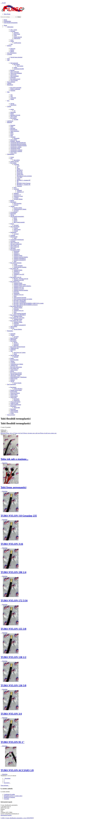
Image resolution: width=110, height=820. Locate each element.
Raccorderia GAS (14, 281)
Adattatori (16, 32)
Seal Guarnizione (11, 384)
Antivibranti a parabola (16, 151)
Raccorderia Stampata (15, 262)
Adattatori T (17, 254)
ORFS (18, 168)
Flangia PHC (20, 174)
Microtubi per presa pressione (24, 176)
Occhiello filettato (18, 199)
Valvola (12, 103)
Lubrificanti (10, 121)
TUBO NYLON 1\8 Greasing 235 (19, 515)
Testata (12, 99)
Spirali (15, 354)
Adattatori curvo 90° (19, 280)
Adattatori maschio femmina (21, 257)
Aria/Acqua (13, 74)
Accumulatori (13, 212)
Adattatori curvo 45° (19, 287)
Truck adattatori (11, 82)
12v (14, 110)
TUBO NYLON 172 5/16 (14, 600)
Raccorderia (17, 64)
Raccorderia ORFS (15, 249)
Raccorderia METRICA (16, 306)
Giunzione (16, 189)
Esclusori (16, 205)
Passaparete (16, 138)
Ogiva (11, 134)
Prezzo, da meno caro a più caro (32, 433)
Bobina (12, 200)
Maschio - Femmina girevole (21, 278)
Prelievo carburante (15, 89)
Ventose (12, 361)
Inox (8, 100)
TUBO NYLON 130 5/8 (13, 685)
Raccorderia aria (14, 368)
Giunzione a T (17, 194)
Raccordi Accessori (15, 79)
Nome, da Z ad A (19, 433)
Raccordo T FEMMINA (20, 302)
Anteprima (4, 463)
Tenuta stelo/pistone (15, 401)
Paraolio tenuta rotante (16, 390)
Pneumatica (10, 330)
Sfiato (11, 132)
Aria (11, 96)
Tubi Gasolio (13, 116)
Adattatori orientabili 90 (20, 260)
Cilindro (12, 206)
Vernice (15, 220)
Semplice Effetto (18, 207)
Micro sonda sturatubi (19, 222)
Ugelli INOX (17, 38)
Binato (15, 218)
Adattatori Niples (18, 255)
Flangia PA (19, 171)
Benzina (12, 70)
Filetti (11, 126)
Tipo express (20, 66)
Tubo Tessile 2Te (14, 242)
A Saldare (16, 197)
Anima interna (14, 370)
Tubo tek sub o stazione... (14, 459)
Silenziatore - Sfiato (15, 375)
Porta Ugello (17, 34)
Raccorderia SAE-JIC (15, 277)
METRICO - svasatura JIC (23, 184)
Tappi (15, 238)
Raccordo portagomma (16, 367)
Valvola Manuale (14, 355)
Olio (11, 44)
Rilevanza (4, 431)
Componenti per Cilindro (20, 209)
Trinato (15, 219)
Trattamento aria (14, 348)
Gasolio (9, 106)
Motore (12, 51)
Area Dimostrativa (11, 53)
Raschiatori (16, 399)
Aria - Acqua (13, 29)
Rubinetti (16, 357)
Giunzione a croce (18, 196)
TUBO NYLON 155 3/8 (13, 628)
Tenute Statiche (14, 412)
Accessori (16, 210)
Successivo (7, 782)
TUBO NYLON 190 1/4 (13, 572)
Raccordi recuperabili (15, 87)
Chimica (9, 83)
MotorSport (10, 84)
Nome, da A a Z (10, 433)
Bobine (12, 50)
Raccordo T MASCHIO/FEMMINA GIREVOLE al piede (28, 303)
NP (17, 181)
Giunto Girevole (18, 37)
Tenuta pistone (14, 396)
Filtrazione (13, 112)
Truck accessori (11, 414)
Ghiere (18, 178)
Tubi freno (13, 248)
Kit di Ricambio (14, 359)
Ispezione (12, 128)
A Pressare (16, 164)
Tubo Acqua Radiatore (16, 73)
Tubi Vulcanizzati (14, 226)
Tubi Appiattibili (14, 76)
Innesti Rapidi (13, 236)
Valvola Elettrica (18, 329)
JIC (18, 167)
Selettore (12, 380)
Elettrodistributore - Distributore (18, 377)
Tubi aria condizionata (16, 244)
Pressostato (13, 213)
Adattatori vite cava (18, 294)
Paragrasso (13, 409)
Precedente (7, 778)
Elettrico (9, 45)
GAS (18, 165)
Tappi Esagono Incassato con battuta (23, 299)
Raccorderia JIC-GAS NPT (17, 317)
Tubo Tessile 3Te (14, 247)
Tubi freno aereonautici (13, 487)
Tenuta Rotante (14, 410)
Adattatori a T (20, 192)
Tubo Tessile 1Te (14, 245)
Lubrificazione (17, 42)
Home (5, 25)
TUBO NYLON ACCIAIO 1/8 (17, 770)
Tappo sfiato (13, 152)
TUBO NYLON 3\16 (12, 543)
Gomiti (15, 264)
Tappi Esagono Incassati (20, 313)
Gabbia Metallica (18, 388)
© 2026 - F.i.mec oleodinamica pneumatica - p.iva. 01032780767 (17, 818)
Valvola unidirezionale (16, 374)
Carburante (13, 97)
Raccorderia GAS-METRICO (18, 315)
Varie (8, 58)
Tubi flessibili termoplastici (17, 216)
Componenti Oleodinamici (17, 239)
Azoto (11, 40)
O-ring (12, 413)
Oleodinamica (10, 154)
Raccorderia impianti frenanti (17, 346)
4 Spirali (16, 228)
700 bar (12, 215)
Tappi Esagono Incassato (20, 297)
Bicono (12, 371)
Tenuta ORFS (13, 394)
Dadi (11, 135)
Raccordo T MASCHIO (20, 300)
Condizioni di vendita (9, 794)
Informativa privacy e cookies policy (13, 796)
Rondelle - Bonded (15, 141)
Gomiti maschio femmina (20, 267)
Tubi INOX (13, 105)
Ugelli (15, 35)
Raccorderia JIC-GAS (16, 320)
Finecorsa (12, 48)
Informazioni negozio (6, 815)
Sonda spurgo (17, 229)
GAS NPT (19, 177)
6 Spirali (16, 231)
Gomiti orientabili (18, 265)
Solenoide (12, 333)
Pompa (12, 223)
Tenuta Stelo (13, 397)
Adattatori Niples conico (20, 284)
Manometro (13, 202)
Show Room (7, 14)
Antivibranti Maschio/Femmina (18, 144)
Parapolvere (17, 400)
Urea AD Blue (14, 80)
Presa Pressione (17, 203)
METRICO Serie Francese (23, 183)
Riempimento (13, 129)
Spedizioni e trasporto (9, 797)
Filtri (8, 92)
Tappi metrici (13, 139)
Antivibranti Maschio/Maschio (18, 142)
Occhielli (16, 119)
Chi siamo (6, 798)
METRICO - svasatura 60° (23, 180)
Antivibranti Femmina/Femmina (18, 145)
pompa (12, 109)
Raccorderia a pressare (16, 372)
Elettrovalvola (13, 378)
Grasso (12, 41)
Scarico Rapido (17, 383)
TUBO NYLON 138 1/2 (13, 657)
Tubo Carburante (14, 71)
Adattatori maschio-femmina (21, 290)
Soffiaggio (13, 349)
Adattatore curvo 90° (19, 274)
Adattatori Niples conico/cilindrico (22, 286)
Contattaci (3, 1)
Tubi (8, 60)
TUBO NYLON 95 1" (12, 742)
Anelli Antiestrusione (15, 404)
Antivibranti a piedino (15, 147)
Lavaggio (12, 31)
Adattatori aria (14, 365)
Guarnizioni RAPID (19, 68)
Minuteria (9, 122)
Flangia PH (20, 173)
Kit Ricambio (13, 391)
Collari (15, 67)
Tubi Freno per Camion (19, 352)
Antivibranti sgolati (15, 148)
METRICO (20, 170)
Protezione (13, 77)
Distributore (13, 232)
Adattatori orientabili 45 (20, 258)
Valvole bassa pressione (16, 57)
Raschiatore (13, 387)
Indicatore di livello (15, 115)
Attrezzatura (10, 27)
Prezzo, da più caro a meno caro (48, 433)
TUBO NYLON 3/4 (11, 713)
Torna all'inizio (5, 785)
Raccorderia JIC (14, 268)
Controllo (12, 235)
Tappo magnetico (14, 131)
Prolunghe (16, 291)
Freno (15, 187)
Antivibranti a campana (16, 150)
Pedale (12, 358)
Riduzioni (16, 345)
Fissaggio (12, 90)
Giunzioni (12, 137)
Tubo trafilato (13, 326)
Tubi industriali (14, 63)
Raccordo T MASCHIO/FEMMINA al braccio (26, 304)
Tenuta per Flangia (15, 393)
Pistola (12, 113)
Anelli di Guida (14, 403)
